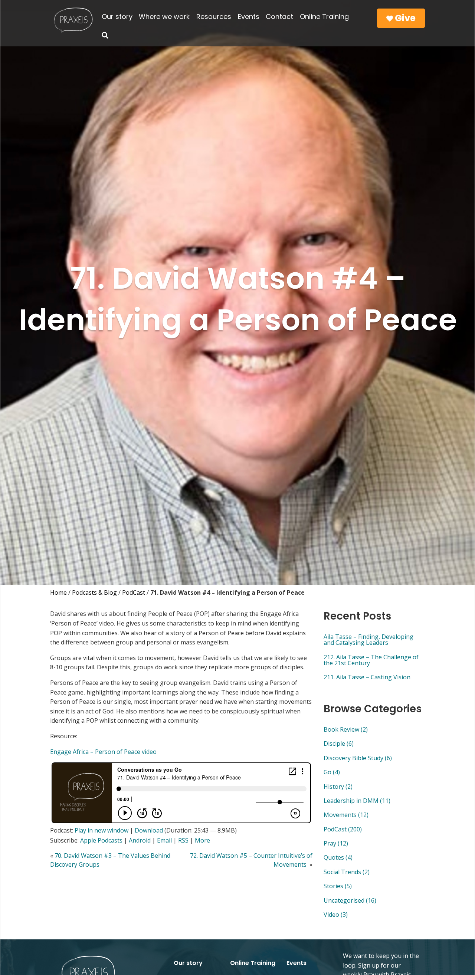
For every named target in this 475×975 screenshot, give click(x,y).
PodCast (133, 592)
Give (404, 18)
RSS (183, 840)
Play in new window (101, 830)
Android (140, 840)
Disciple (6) (339, 743)
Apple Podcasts (101, 840)
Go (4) (332, 772)
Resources (213, 16)
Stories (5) (338, 886)
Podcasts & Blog (94, 592)
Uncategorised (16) (350, 900)
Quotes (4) (338, 857)
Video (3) (336, 914)
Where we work (164, 16)
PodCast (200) (343, 829)
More (202, 840)
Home (58, 592)
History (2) (338, 786)
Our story (117, 16)
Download (149, 830)
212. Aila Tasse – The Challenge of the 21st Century (371, 660)
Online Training (324, 16)
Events (248, 16)
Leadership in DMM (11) (357, 801)
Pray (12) (336, 843)
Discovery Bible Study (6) (358, 758)
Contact (279, 16)
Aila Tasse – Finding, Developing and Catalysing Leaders (368, 640)
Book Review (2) (346, 729)
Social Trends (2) (347, 872)
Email (164, 840)
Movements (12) (346, 815)
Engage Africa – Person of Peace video (103, 752)
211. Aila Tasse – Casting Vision (367, 677)
